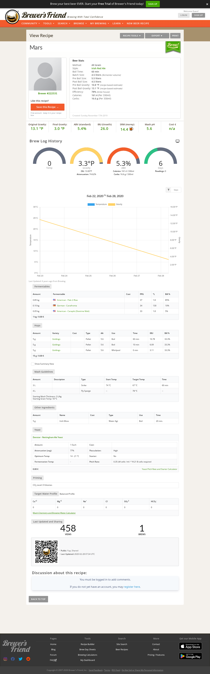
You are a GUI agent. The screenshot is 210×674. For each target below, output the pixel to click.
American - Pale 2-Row (67, 300)
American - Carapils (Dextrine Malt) (73, 311)
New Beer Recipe (138, 23)
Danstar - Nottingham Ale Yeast (48, 437)
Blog (53, 649)
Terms (107, 670)
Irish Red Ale (98, 68)
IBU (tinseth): (105, 124)
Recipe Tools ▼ (132, 35)
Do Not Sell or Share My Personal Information (142, 670)
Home (53, 644)
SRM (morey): (127, 124)
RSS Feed (116, 670)
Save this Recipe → (47, 107)
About (156, 649)
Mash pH (150, 124)
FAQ (52, 660)
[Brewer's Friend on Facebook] (13, 659)
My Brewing (98, 23)
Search (63, 23)
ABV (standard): (82, 124)
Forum (53, 654)
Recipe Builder (87, 644)
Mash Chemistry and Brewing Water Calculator (54, 513)
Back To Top (38, 599)
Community (29, 23)
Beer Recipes (122, 649)
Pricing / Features (156, 654)
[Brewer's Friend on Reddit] (28, 659)
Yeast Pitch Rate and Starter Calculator (159, 469)
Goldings (56, 339)
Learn (117, 23)
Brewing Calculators (87, 654)
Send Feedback (96, 670)
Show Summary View (44, 363)
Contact (156, 644)
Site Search (121, 644)
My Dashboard (87, 660)
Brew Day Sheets (87, 649)
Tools (47, 23)
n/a (172, 128)
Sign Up (152, 3)
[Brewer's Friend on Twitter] (20, 659)
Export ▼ (157, 35)
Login (183, 15)
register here (132, 587)
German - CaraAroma (67, 305)
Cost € (172, 124)
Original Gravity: (37, 124)
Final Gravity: (60, 124)
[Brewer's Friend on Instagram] (5, 659)
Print (175, 35)
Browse (79, 23)
